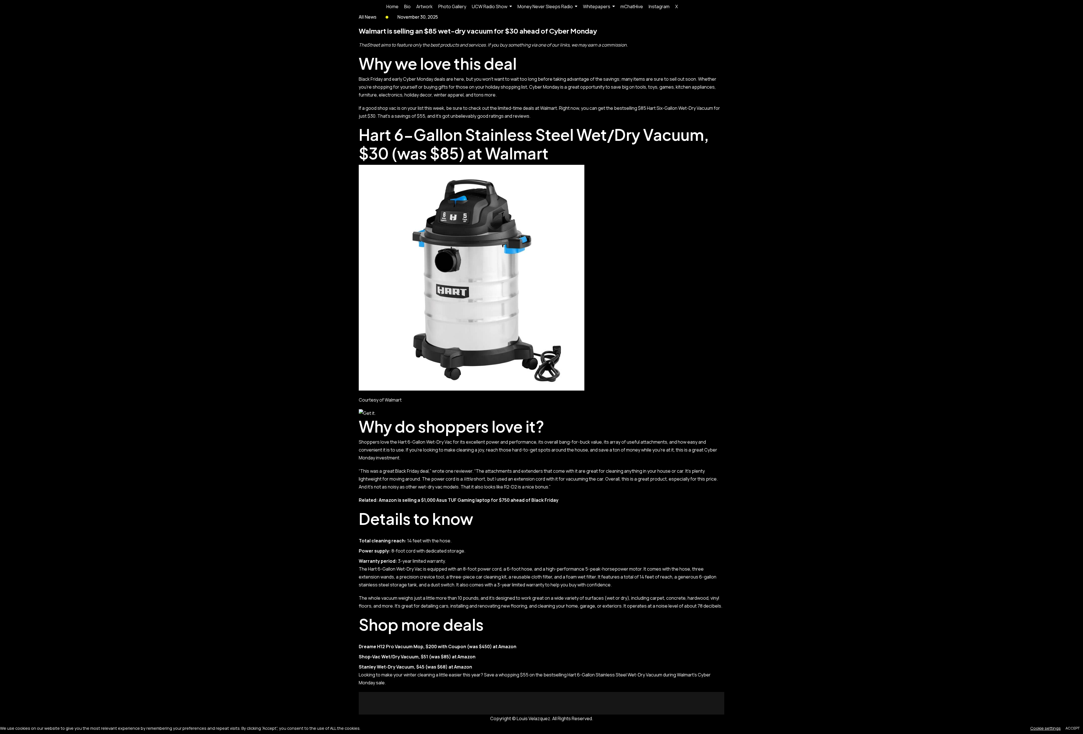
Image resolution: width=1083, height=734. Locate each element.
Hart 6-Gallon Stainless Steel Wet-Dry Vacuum (614, 675)
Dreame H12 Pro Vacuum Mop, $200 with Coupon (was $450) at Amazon (437, 646)
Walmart (517, 153)
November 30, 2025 (417, 17)
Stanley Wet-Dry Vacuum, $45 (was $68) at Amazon (415, 667)
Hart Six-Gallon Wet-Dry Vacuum (680, 108)
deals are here (449, 79)
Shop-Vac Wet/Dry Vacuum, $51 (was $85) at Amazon (417, 657)
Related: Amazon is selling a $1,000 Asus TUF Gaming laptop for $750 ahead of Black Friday (458, 500)
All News (368, 17)
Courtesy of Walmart (380, 400)
